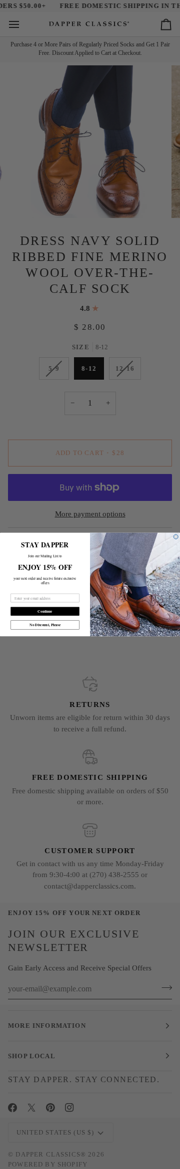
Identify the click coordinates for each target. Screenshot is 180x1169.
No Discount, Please (45, 625)
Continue (45, 611)
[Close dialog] (176, 536)
